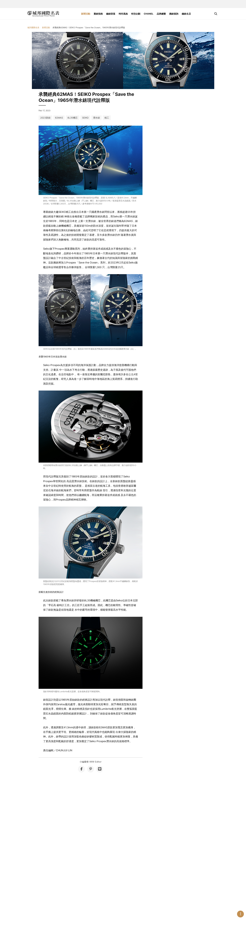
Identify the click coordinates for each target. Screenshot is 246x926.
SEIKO (85, 117)
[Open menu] (240, 914)
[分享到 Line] (99, 769)
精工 (106, 117)
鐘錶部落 (110, 13)
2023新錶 (45, 117)
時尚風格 (123, 13)
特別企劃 (135, 13)
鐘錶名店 (186, 13)
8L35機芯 (72, 117)
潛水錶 (96, 117)
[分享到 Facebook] (81, 769)
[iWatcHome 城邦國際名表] (43, 14)
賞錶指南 (98, 13)
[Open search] (216, 14)
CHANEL (148, 13)
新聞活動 (85, 13)
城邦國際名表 (33, 27)
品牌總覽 (161, 13)
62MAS (59, 117)
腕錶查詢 (173, 13)
